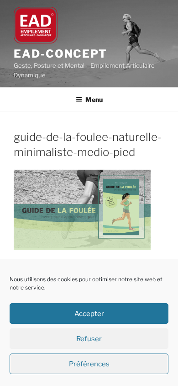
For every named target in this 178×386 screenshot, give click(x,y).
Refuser (89, 339)
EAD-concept (60, 53)
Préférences (89, 364)
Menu (94, 99)
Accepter (89, 314)
